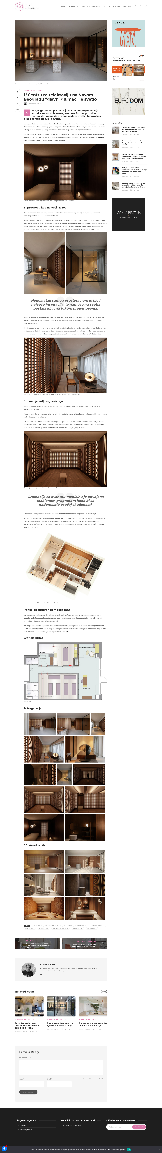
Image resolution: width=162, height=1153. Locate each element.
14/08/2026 (125, 176)
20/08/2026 (125, 134)
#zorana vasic (92, 928)
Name (21, 1079)
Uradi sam (127, 6)
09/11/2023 (88, 1029)
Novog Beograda (96, 124)
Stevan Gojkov (32, 103)
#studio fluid (29, 928)
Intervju (106, 6)
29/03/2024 (40, 103)
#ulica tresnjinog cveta (60, 928)
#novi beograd (82, 926)
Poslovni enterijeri (33, 90)
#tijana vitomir (43, 928)
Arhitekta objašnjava (91, 6)
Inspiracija (73, 6)
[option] (29, 1014)
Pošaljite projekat (26, 1130)
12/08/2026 (125, 190)
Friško (63, 6)
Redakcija (18, 1032)
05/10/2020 (24, 1032)
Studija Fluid (64, 631)
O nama (23, 1125)
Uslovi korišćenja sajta (73, 1125)
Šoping (116, 6)
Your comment (25, 1058)
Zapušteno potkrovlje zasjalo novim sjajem (82, 945)
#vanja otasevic (77, 928)
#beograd (37, 926)
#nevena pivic (68, 926)
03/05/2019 (56, 1029)
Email (49, 1079)
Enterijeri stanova (86, 942)
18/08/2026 (125, 148)
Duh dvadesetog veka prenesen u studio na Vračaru (39, 945)
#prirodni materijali (98, 926)
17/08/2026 (125, 161)
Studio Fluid (60, 137)
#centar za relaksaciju (52, 926)
